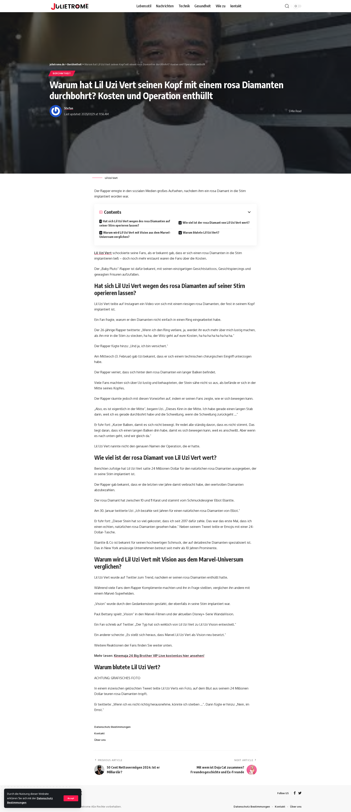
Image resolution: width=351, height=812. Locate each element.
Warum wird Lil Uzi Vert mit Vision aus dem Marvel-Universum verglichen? (135, 234)
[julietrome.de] (70, 6)
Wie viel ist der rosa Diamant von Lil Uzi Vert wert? (216, 222)
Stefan (68, 108)
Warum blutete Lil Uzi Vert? (201, 232)
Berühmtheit (62, 73)
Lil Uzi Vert (103, 253)
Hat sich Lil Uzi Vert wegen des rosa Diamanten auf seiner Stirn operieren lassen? (134, 223)
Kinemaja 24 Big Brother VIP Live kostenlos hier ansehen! (159, 656)
